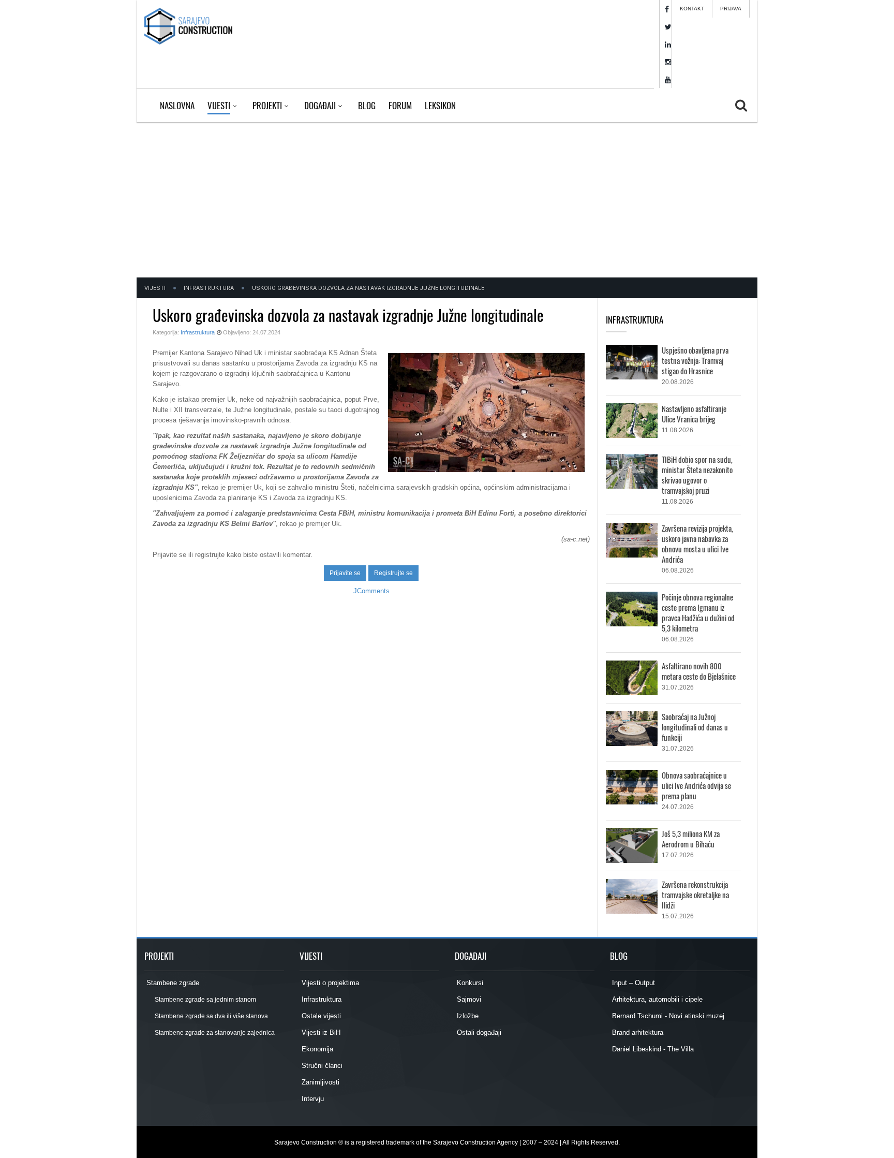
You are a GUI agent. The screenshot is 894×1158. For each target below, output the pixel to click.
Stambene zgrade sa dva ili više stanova (211, 1016)
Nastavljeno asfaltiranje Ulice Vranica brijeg (694, 413)
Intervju (312, 1099)
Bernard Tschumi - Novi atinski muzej (667, 1016)
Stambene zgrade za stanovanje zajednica (214, 1032)
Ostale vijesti (320, 1016)
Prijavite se (345, 573)
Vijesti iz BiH (320, 1032)
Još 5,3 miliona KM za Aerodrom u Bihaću (691, 838)
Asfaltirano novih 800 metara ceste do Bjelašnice (699, 671)
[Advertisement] (447, 199)
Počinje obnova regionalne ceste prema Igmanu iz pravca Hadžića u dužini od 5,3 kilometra (698, 612)
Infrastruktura (209, 288)
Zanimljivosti (319, 1082)
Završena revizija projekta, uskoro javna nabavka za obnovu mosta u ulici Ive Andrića (697, 543)
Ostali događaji (478, 1032)
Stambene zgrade (171, 983)
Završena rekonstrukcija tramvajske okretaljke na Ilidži (695, 894)
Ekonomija (316, 1049)
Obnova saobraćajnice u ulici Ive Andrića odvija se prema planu (696, 785)
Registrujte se (393, 573)
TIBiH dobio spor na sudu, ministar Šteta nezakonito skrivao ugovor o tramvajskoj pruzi (697, 474)
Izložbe (467, 1016)
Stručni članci (321, 1065)
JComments (371, 591)
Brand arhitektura (636, 1032)
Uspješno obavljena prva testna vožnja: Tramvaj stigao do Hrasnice (695, 360)
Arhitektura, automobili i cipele (656, 999)
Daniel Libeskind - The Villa (652, 1049)
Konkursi (469, 983)
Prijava (730, 8)
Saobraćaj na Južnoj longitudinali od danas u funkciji (695, 726)
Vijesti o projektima (329, 983)
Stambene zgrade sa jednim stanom (205, 999)
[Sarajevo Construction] (188, 26)
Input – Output (632, 983)
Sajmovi (468, 999)
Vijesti (155, 288)
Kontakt (692, 8)
